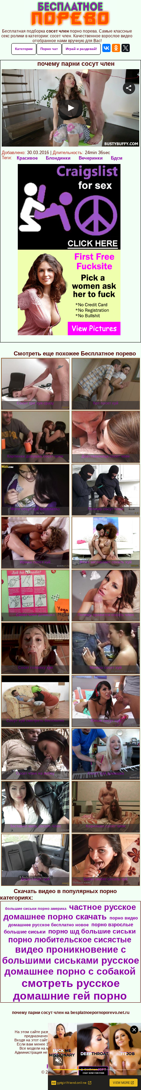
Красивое (27, 158)
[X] (125, 48)
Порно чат (49, 49)
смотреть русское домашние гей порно (70, 989)
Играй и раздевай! (81, 49)
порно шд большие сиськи (92, 931)
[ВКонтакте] (106, 48)
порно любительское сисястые (69, 939)
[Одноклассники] (116, 48)
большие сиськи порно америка (35, 908)
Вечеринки (91, 158)
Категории (24, 49)
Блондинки (58, 158)
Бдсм (117, 158)
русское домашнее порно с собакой (71, 966)
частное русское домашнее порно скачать (69, 911)
